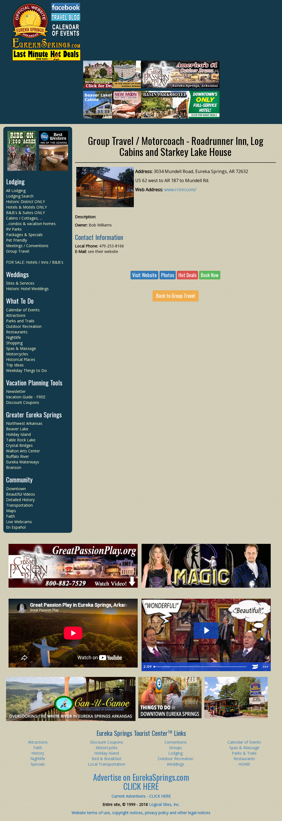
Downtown (16, 488)
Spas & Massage (21, 348)
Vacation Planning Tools (34, 382)
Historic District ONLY (25, 201)
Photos (167, 275)
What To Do (20, 301)
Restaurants (17, 331)
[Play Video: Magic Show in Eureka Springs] (206, 630)
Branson (13, 467)
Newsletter (16, 391)
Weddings (17, 274)
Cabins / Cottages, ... (24, 218)
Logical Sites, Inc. (164, 804)
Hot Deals (187, 275)
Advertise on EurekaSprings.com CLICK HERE (141, 781)
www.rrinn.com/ (180, 190)
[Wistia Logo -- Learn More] (255, 666)
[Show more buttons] (265, 666)
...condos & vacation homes (31, 223)
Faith (10, 516)
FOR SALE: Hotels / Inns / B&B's (34, 262)
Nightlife (13, 337)
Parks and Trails (20, 320)
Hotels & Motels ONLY (26, 207)
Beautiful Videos (20, 494)
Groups (175, 747)
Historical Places (20, 359)
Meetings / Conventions (27, 245)
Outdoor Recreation (24, 326)
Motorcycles (17, 354)
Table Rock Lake (21, 439)
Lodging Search (20, 196)
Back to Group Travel (175, 295)
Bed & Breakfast (106, 758)
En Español (16, 527)
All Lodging (16, 190)
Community (19, 479)
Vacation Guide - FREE (25, 396)
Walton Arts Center (23, 450)
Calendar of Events (23, 309)
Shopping (14, 342)
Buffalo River (17, 456)
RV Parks (14, 229)
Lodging (15, 181)
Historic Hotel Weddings (27, 288)
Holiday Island (18, 434)
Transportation (19, 505)
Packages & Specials (24, 234)
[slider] (200, 666)
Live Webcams (19, 521)
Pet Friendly (16, 240)
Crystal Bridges (19, 445)
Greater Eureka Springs (34, 414)
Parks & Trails (244, 753)
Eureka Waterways (22, 461)
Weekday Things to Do (26, 370)
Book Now (210, 275)
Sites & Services (20, 283)
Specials (38, 764)
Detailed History (20, 499)
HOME (244, 764)
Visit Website (144, 275)
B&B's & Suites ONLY (25, 212)
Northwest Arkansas (24, 423)
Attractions (16, 315)
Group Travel (17, 251)
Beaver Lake (17, 428)
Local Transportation (106, 764)
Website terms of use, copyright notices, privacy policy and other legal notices (141, 812)
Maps (11, 510)
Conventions (175, 742)
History (37, 753)
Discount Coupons (22, 402)
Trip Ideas (15, 365)
